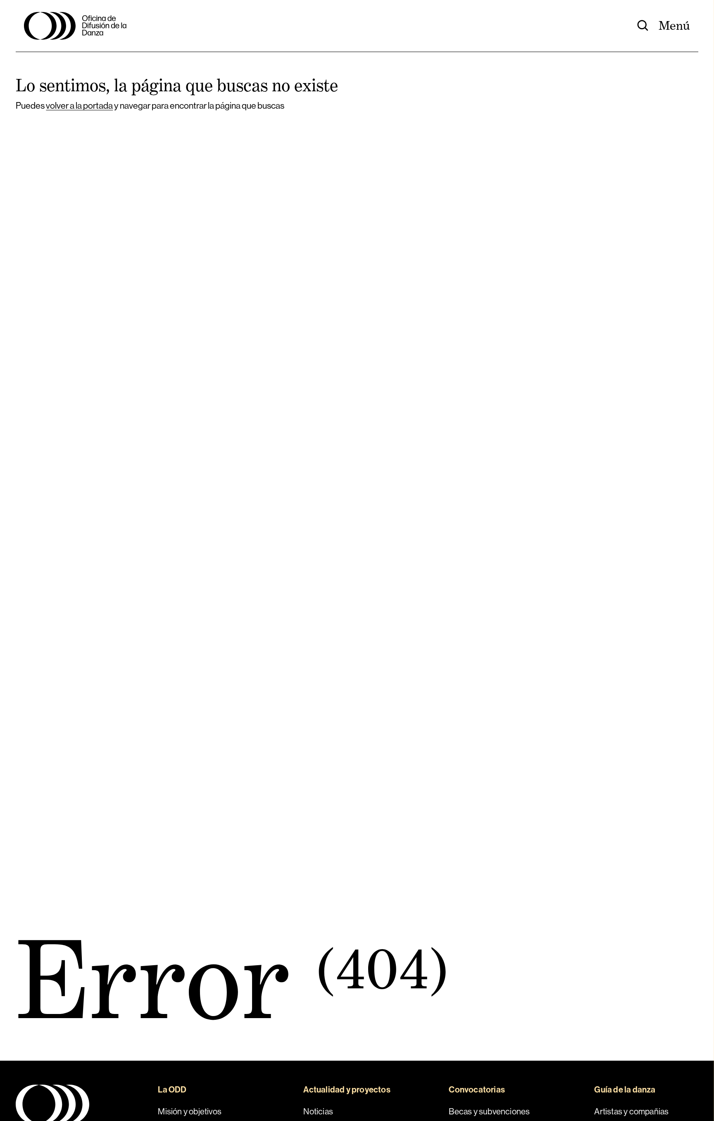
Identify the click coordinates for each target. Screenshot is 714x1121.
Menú (674, 26)
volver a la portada (79, 105)
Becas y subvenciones (489, 1111)
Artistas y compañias (631, 1111)
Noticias (318, 1111)
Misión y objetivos (189, 1111)
